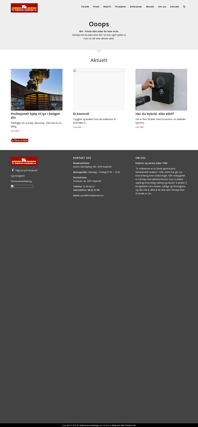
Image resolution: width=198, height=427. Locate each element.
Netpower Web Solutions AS (124, 425)
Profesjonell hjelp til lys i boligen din (35, 116)
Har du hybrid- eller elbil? (155, 114)
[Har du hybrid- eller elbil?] (161, 90)
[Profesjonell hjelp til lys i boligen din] (36, 90)
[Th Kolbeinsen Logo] (24, 6)
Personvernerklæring (21, 181)
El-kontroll (81, 114)
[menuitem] (85, 6)
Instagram (19, 175)
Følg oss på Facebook (26, 170)
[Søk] (184, 6)
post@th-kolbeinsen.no (92, 195)
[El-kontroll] (99, 90)
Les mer (15, 130)
